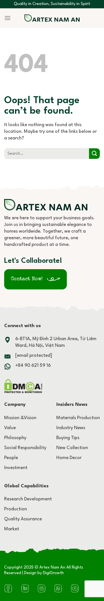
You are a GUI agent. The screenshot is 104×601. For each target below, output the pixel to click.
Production (15, 509)
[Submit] (94, 153)
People (11, 457)
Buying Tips (67, 438)
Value (10, 428)
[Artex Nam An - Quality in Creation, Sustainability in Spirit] (52, 18)
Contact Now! (27, 279)
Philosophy (15, 438)
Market (11, 529)
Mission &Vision (20, 418)
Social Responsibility (25, 447)
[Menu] (7, 18)
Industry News (70, 428)
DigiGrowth (53, 573)
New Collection (72, 447)
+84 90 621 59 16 (33, 365)
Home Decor (69, 457)
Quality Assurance (23, 519)
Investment (15, 467)
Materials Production (78, 418)
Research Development (28, 499)
